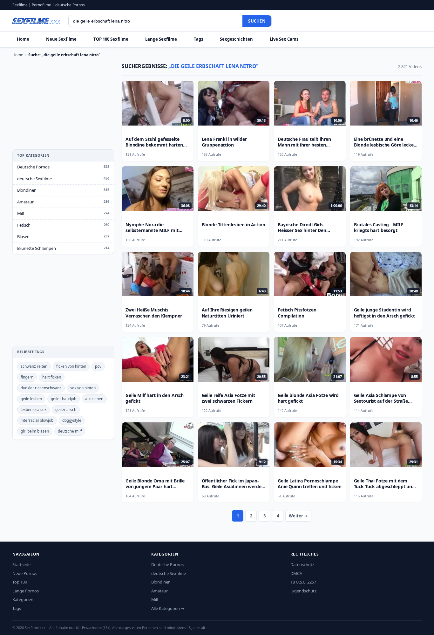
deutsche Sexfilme (34, 178)
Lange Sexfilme (161, 39)
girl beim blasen (35, 431)
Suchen (257, 21)
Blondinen (27, 190)
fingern (27, 377)
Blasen (23, 236)
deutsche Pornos (70, 5)
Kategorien (22, 599)
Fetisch (24, 225)
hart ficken (51, 377)
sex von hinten (83, 388)
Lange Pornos (25, 591)
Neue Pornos (24, 573)
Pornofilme (41, 5)
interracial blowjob (37, 420)
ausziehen (94, 398)
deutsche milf (70, 431)
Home (23, 39)
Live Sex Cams (284, 39)
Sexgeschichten (236, 39)
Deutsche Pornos (33, 167)
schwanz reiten (34, 366)
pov (98, 366)
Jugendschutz (303, 591)
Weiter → (298, 516)
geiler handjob (63, 398)
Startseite (21, 564)
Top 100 (19, 582)
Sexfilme (20, 5)
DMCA (296, 573)
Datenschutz (302, 564)
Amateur (25, 202)
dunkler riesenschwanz (41, 388)
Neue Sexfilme (61, 39)
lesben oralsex (33, 409)
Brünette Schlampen (36, 248)
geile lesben (31, 398)
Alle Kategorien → (168, 608)
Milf (20, 213)
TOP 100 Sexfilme (110, 39)
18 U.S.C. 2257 (303, 582)
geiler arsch (65, 409)
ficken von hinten (71, 366)
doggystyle (71, 420)
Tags (198, 39)
